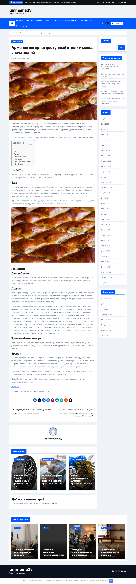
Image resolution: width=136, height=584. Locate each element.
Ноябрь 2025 (106, 166)
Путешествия (86, 20)
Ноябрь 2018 (105, 267)
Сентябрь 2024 (106, 188)
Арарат (20, 159)
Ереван (20, 164)
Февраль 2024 (106, 225)
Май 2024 (104, 209)
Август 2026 (105, 119)
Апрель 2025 (105, 177)
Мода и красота (71, 20)
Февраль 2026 (106, 150)
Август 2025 (105, 172)
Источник (15, 387)
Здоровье (57, 20)
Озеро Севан (21, 157)
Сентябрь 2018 (106, 278)
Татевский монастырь (25, 162)
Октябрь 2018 (106, 272)
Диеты (47, 20)
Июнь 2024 (105, 203)
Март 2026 (105, 145)
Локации (17, 154)
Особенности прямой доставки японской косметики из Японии (112, 92)
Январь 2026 (106, 156)
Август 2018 (105, 283)
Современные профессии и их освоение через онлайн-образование (112, 101)
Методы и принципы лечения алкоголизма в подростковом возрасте (112, 84)
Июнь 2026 (105, 129)
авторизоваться (51, 503)
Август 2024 (105, 193)
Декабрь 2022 (106, 256)
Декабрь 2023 (106, 235)
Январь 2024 (106, 230)
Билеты (16, 149)
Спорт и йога (21, 26)
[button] (126, 23)
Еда (15, 151)
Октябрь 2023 (106, 246)
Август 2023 (105, 251)
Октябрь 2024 (106, 182)
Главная (19, 20)
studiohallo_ (21, 58)
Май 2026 (104, 135)
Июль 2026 (105, 124)
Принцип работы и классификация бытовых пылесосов (110, 66)
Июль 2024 (105, 198)
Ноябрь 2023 (106, 240)
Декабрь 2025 (106, 161)
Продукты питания (34, 20)
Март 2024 (105, 219)
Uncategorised (106, 298)
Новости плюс (106, 320)
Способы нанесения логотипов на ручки (53, 552)
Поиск (106, 40)
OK (111, 581)
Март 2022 (105, 262)
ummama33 (20, 10)
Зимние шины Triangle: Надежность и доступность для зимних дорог (23, 480)
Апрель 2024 (105, 214)
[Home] (12, 23)
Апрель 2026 (105, 140)
